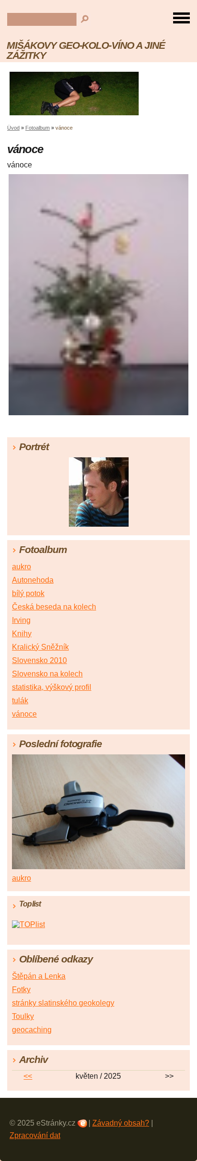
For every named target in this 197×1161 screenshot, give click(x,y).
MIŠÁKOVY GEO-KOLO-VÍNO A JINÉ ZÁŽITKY (86, 50)
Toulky (23, 1016)
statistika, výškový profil (51, 687)
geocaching (32, 1030)
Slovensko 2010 (39, 660)
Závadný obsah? (120, 1123)
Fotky (21, 989)
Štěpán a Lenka (39, 976)
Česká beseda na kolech (54, 607)
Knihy (22, 634)
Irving (21, 620)
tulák (20, 701)
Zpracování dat (35, 1135)
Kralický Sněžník (40, 647)
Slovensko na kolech (47, 674)
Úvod (13, 128)
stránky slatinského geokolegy (63, 1003)
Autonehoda (33, 580)
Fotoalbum (37, 128)
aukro (21, 567)
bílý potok (28, 593)
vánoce (24, 714)
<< (27, 1076)
